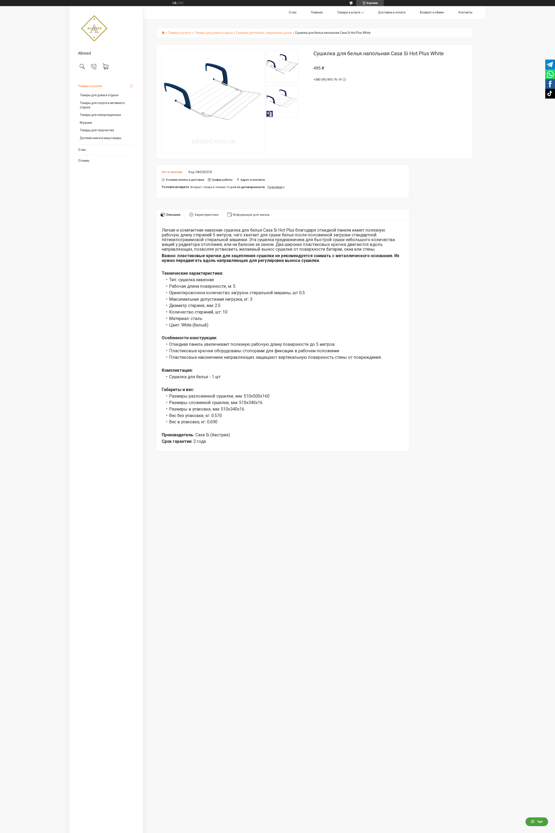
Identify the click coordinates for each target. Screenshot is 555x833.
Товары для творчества (97, 130)
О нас (82, 149)
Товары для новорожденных (100, 115)
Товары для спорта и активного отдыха (102, 105)
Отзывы (83, 160)
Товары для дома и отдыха (99, 95)
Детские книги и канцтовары (100, 138)
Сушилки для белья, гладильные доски (264, 32)
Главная (317, 12)
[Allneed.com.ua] (106, 29)
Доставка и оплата (391, 12)
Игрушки (86, 122)
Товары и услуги (90, 86)
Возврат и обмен (432, 12)
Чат (540, 821)
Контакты (465, 12)
